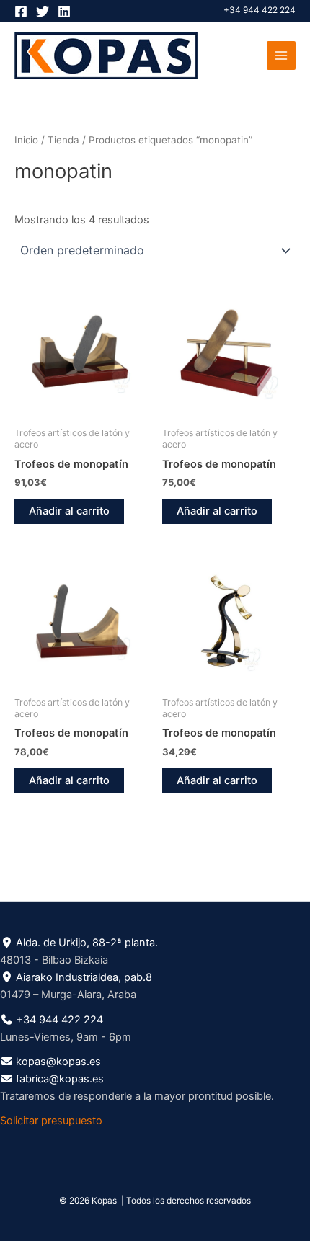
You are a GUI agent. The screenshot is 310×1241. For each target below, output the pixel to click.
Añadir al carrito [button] (69, 510)
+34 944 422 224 (259, 10)
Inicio (26, 140)
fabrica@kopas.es (60, 1078)
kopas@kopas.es (58, 1061)
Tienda (63, 140)
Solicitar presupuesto (51, 1120)
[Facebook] (20, 11)
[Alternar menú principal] (281, 55)
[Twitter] (42, 11)
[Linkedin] (64, 11)
